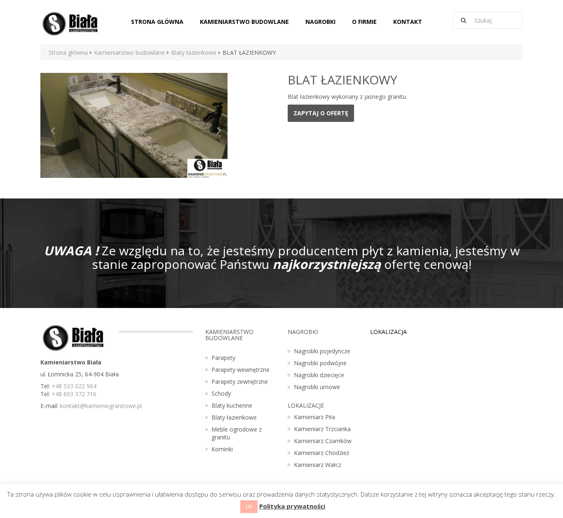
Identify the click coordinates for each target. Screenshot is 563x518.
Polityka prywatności (292, 506)
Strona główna (157, 22)
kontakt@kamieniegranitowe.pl (101, 406)
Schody (221, 393)
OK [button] (249, 506)
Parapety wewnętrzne (240, 369)
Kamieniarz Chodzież (322, 453)
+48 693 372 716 (74, 394)
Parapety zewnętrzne (239, 381)
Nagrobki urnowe (317, 387)
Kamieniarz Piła (314, 417)
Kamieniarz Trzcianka (322, 429)
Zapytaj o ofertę (320, 113)
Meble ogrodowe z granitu (236, 433)
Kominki (222, 449)
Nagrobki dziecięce (319, 375)
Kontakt (407, 22)
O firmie (364, 22)
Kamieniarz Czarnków (323, 441)
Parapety (223, 358)
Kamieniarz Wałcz (317, 465)
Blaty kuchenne (231, 405)
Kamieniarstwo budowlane (244, 22)
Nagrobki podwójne (320, 363)
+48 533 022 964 (74, 386)
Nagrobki (320, 22)
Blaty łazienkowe (193, 52)
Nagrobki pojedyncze (322, 351)
